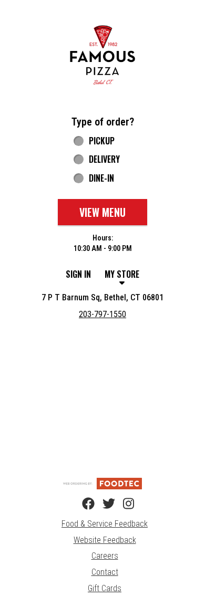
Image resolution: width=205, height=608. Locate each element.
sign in (78, 274)
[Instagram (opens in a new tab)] (123, 504)
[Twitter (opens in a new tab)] (102, 504)
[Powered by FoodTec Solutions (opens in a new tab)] (102, 483)
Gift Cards (104, 588)
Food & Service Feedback (105, 524)
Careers (104, 556)
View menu (102, 212)
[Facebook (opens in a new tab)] (82, 504)
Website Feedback (105, 540)
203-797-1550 (102, 314)
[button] (102, 55)
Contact (104, 572)
